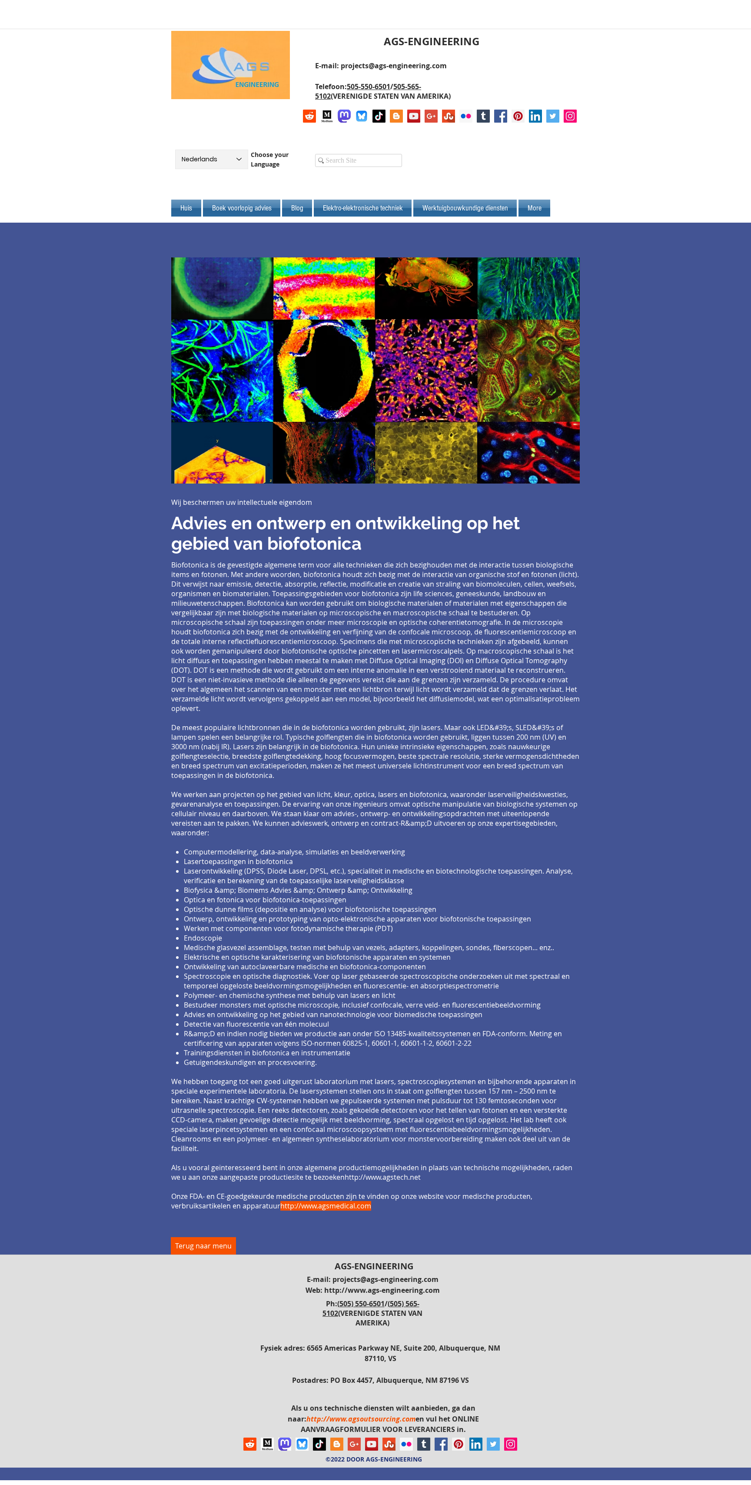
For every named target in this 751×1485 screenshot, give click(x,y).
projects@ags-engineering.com (394, 65)
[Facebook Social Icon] (500, 116)
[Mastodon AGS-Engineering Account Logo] (344, 116)
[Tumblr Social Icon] (483, 116)
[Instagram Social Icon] (570, 116)
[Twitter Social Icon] (552, 116)
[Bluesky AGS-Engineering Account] (361, 116)
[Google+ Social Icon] (431, 116)
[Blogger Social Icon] (396, 116)
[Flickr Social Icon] (465, 116)
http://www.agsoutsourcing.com (360, 1419)
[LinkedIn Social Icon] (535, 116)
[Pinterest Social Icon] (518, 116)
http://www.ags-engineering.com (382, 1290)
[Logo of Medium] (326, 116)
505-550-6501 (368, 86)
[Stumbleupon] (448, 116)
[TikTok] (378, 116)
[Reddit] (309, 116)
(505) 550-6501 (361, 1303)
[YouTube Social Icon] (413, 116)
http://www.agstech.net (383, 1177)
